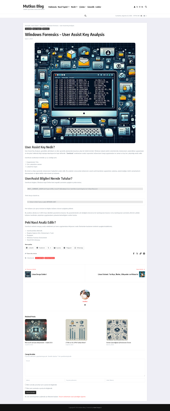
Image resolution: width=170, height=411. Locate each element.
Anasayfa (27, 25)
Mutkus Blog (33, 6)
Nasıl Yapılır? (63, 7)
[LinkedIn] (85, 305)
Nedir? (74, 7)
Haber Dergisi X (97, 407)
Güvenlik (90, 7)
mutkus (85, 301)
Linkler (98, 7)
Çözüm (82, 7)
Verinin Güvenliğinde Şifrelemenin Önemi (118, 342)
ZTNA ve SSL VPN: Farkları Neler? (76, 342)
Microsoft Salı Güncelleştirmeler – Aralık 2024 (39, 342)
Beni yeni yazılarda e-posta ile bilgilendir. (40, 388)
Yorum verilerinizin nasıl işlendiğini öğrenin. (72, 396)
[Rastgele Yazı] (141, 16)
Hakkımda (52, 7)
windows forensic (49, 258)
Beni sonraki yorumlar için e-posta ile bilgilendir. (42, 385)
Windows (43, 25)
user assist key (39, 258)
